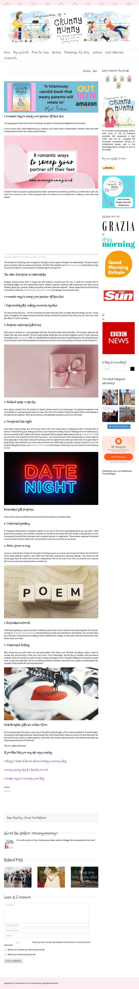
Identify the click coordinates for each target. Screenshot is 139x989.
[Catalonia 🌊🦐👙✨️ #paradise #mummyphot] (110, 397)
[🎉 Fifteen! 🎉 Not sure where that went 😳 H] (127, 397)
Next (95, 71)
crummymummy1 (45, 833)
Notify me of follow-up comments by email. (26, 950)
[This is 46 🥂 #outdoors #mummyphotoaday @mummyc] (127, 414)
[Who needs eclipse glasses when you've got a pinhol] (110, 414)
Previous (87, 71)
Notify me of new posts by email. (22, 954)
